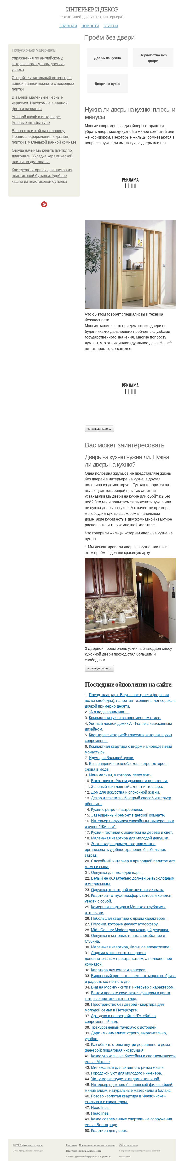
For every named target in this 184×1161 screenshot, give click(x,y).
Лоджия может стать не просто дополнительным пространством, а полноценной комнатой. (128, 958)
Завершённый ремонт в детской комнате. (128, 815)
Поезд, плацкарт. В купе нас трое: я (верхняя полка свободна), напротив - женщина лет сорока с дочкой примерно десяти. (130, 700)
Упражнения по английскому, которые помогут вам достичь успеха (38, 64)
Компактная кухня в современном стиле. (125, 717)
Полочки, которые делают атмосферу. (125, 924)
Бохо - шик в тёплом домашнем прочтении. (129, 780)
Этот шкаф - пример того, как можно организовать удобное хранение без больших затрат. (125, 849)
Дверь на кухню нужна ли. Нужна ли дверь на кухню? (127, 460)
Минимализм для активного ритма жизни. (128, 1067)
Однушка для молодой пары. (116, 872)
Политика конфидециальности (84, 1150)
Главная (68, 25)
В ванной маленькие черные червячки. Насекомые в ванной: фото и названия (40, 103)
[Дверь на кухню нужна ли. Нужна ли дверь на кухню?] (130, 600)
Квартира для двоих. (109, 1130)
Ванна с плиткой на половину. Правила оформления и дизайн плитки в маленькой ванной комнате (44, 136)
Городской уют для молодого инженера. (126, 1073)
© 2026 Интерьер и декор (28, 1145)
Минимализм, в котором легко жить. (120, 775)
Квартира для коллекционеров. (118, 970)
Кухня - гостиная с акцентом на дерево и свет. (132, 832)
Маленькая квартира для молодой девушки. (130, 838)
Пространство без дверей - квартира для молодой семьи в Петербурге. (124, 1007)
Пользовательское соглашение (97, 1145)
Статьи (111, 25)
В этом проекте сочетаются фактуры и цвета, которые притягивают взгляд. (128, 995)
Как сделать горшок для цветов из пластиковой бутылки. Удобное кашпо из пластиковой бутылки (42, 175)
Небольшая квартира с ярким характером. (129, 918)
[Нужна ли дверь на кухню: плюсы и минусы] (130, 264)
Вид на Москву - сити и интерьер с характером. (132, 987)
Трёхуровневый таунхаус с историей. (124, 1027)
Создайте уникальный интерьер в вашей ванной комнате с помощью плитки (43, 83)
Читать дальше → (99, 428)
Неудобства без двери (153, 57)
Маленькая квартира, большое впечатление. (130, 947)
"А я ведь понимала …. (109, 712)
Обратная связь (128, 1145)
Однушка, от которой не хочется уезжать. (127, 889)
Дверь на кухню (107, 57)
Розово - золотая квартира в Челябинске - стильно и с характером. (125, 1098)
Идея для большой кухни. (111, 757)
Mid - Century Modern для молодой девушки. (130, 929)
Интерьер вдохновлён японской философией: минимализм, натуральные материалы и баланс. (129, 1087)
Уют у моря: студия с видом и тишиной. (125, 1078)
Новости (90, 25)
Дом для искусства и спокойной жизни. (125, 792)
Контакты (71, 1145)
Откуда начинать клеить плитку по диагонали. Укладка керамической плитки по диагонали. (42, 156)
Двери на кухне (108, 83)
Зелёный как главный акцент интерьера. (127, 786)
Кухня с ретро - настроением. (117, 809)
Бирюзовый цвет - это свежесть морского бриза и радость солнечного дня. (130, 978)
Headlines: (100, 1107)
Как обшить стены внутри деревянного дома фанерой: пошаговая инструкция (127, 1047)
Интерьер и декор (92, 9)
